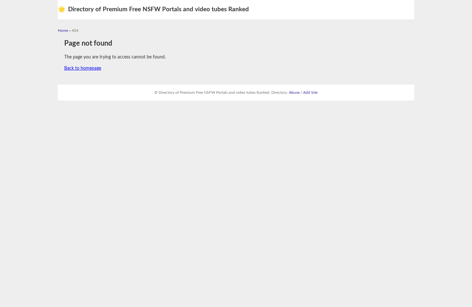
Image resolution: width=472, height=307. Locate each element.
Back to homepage (82, 68)
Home (63, 30)
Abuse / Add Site (303, 92)
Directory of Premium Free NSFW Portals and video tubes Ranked (153, 9)
